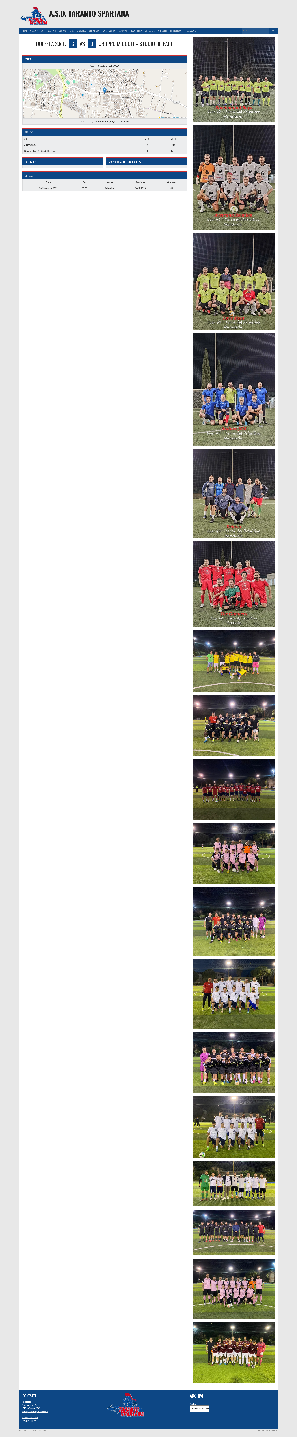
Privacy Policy (29, 1420)
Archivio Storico (78, 30)
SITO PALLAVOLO (177, 30)
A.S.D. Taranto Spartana (89, 13)
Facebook (191, 30)
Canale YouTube (30, 1417)
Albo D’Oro (94, 30)
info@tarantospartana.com (35, 1411)
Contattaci (150, 30)
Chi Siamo (162, 30)
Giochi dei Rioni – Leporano (115, 30)
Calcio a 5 (51, 30)
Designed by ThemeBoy (267, 1430)
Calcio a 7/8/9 (36, 30)
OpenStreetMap (175, 117)
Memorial (63, 30)
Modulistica (136, 30)
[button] (105, 90)
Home (24, 30)
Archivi (193, 1404)
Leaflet (162, 117)
